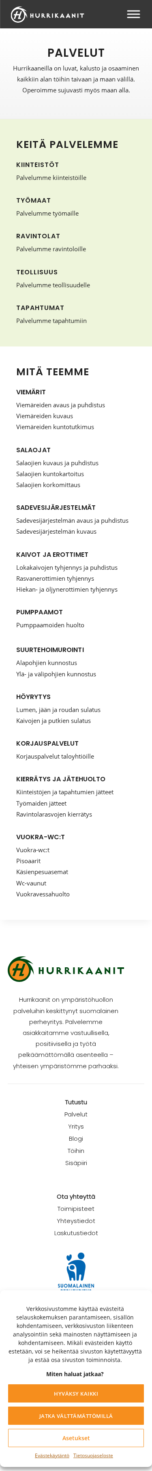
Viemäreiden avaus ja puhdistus (60, 405)
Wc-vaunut (31, 883)
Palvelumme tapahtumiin (51, 320)
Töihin (76, 1150)
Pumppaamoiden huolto (50, 625)
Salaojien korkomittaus (48, 485)
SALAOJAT (33, 450)
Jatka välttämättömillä (76, 1416)
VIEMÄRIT (31, 392)
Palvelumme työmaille (47, 213)
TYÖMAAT (33, 200)
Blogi (76, 1138)
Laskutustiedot (76, 1233)
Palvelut (76, 1114)
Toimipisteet (76, 1208)
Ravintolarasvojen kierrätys (54, 814)
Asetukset (76, 1438)
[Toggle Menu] (133, 14)
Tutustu (76, 1102)
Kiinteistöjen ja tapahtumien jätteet (64, 792)
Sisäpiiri (76, 1163)
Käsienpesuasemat (42, 872)
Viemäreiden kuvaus (44, 416)
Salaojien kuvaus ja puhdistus (57, 463)
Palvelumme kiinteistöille (51, 177)
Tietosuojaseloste (93, 1455)
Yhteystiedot (76, 1221)
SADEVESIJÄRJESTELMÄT (56, 507)
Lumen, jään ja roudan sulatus (58, 710)
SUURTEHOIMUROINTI (50, 649)
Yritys (76, 1126)
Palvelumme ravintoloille (51, 249)
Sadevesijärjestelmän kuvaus (56, 531)
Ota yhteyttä (76, 1196)
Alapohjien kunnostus (46, 663)
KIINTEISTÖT (37, 164)
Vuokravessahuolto (43, 894)
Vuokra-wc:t (32, 850)
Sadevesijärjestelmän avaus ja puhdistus (72, 520)
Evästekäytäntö (52, 1455)
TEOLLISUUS (37, 272)
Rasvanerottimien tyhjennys (55, 578)
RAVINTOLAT (38, 236)
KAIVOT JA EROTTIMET (52, 554)
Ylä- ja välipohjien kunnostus (56, 674)
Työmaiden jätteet (41, 803)
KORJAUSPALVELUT (47, 743)
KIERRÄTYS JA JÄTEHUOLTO (60, 779)
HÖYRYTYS (33, 696)
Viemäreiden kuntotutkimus (55, 427)
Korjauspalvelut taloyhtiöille (55, 756)
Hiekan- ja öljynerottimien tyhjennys (67, 589)
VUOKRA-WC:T (40, 837)
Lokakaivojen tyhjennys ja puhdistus (67, 567)
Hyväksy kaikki (76, 1393)
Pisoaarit (28, 861)
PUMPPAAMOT (39, 612)
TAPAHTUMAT (40, 307)
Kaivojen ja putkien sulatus (53, 720)
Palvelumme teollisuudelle (53, 285)
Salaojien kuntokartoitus (50, 474)
